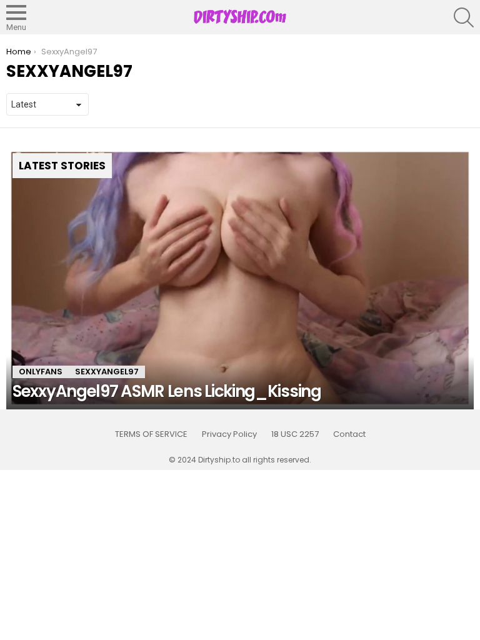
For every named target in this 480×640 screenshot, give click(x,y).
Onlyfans (40, 372)
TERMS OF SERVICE (151, 434)
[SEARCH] (464, 17)
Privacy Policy (229, 434)
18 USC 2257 (295, 434)
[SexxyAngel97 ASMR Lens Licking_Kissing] (240, 278)
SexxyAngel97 (107, 372)
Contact (349, 434)
